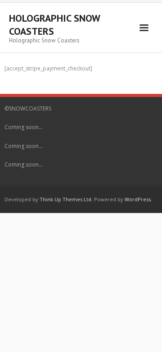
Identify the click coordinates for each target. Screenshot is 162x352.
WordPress (138, 199)
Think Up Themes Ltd (65, 199)
